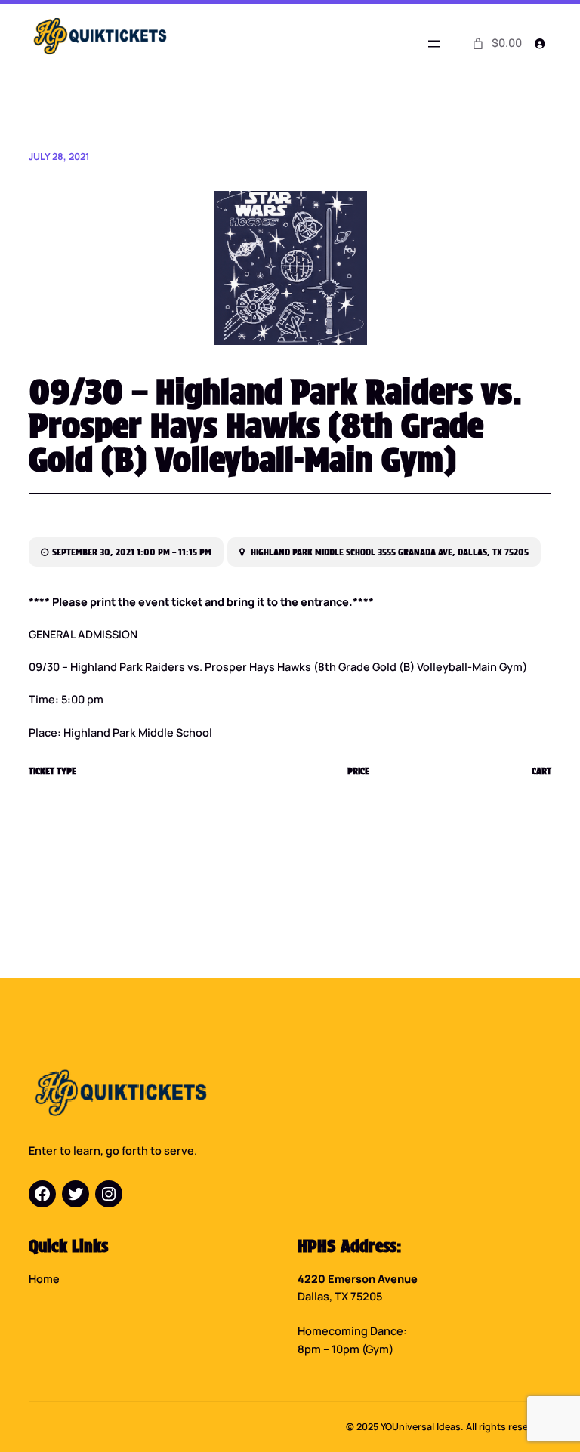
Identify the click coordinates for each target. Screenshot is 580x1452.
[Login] (539, 43)
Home (44, 1279)
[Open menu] (434, 44)
